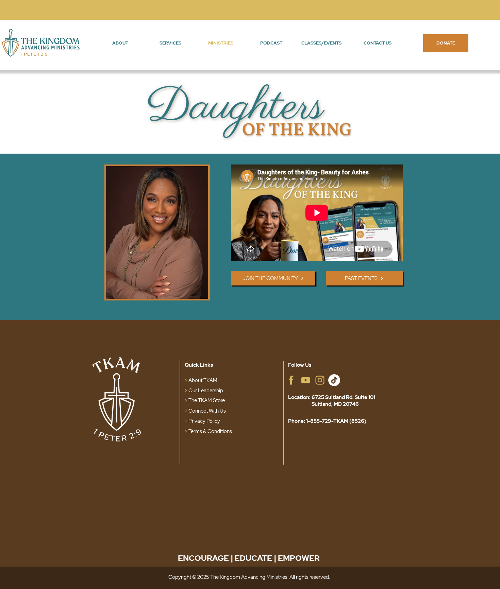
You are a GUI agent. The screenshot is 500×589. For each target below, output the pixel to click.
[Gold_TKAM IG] (320, 380)
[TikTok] (334, 380)
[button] (120, 43)
